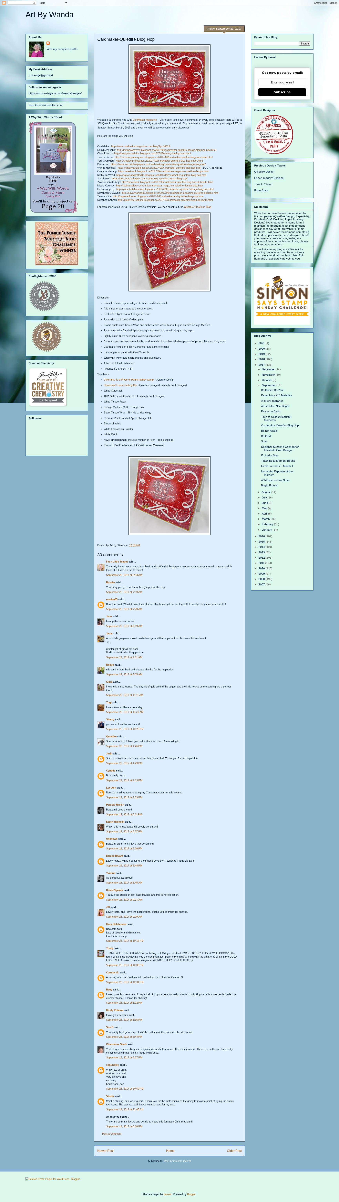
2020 (262, 348)
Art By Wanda (50, 14)
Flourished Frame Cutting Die (120, 385)
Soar (264, 441)
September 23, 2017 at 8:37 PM (124, 1057)
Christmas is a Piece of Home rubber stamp (129, 379)
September (269, 385)
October (267, 380)
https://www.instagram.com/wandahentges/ (55, 93)
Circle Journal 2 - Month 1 (277, 466)
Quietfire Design (264, 171)
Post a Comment (111, 1133)
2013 (262, 552)
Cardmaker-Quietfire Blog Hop (280, 425)
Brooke (110, 582)
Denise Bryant (114, 855)
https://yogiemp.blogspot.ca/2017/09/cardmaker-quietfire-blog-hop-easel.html (159, 160)
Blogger (191, 1194)
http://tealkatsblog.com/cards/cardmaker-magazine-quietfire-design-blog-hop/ (159, 185)
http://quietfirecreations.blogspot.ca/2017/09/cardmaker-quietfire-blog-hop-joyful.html (165, 199)
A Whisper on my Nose (275, 480)
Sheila (110, 1096)
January (267, 529)
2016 (262, 536)
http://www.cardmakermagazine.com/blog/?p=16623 (140, 146)
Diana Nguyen (114, 890)
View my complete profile (61, 49)
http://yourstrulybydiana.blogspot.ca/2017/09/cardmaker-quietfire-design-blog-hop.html (165, 189)
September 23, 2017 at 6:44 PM (124, 1036)
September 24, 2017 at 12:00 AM (125, 1109)
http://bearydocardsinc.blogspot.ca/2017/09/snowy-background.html (152, 153)
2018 (262, 359)
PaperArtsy (261, 190)
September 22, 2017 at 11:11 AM (124, 695)
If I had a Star (269, 455)
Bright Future (269, 485)
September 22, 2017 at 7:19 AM (124, 592)
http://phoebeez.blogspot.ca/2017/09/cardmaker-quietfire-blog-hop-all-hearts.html (167, 182)
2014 (262, 546)
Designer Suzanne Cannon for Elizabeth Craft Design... (280, 448)
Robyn (110, 664)
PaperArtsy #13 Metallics (276, 395)
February (268, 524)
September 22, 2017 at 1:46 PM (124, 746)
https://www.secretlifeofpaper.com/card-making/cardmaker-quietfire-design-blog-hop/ (158, 164)
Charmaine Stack (116, 1044)
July (265, 497)
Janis (109, 633)
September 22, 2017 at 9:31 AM (124, 657)
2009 (262, 573)
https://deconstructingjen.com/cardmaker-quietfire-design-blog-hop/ (150, 178)
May (265, 508)
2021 (262, 343)
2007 (262, 584)
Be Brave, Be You (272, 390)
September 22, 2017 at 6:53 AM (124, 574)
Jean (109, 616)
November (269, 374)
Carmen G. (112, 972)
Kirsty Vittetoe (114, 1010)
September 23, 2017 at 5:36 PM (124, 1019)
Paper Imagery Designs (268, 177)
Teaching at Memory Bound (278, 460)
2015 (262, 541)
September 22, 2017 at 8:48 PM (124, 865)
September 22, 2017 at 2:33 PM (124, 797)
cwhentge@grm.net (41, 75)
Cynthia (110, 770)
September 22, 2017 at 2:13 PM (124, 780)
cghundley (112, 1064)
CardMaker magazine (145, 119)
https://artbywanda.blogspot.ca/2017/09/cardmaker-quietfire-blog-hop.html (159, 167)
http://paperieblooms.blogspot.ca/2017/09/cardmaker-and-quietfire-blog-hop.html (158, 196)
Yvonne (110, 873)
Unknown (112, 838)
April (265, 513)
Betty (109, 989)
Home (170, 1150)
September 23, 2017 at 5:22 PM (124, 1002)
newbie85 (112, 599)
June (265, 502)
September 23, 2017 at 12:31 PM (125, 982)
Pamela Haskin (115, 804)
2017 (262, 364)
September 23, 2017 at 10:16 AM (125, 940)
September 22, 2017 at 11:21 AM (124, 712)
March (266, 518)
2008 (262, 579)
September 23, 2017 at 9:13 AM (124, 899)
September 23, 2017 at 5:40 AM (124, 882)
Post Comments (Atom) (177, 1160)
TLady (110, 948)
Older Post (234, 1150)
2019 (262, 353)
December (269, 369)
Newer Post (105, 1150)
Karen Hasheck (115, 821)
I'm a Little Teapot (117, 561)
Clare (109, 681)
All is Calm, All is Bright (275, 406)
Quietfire (111, 736)
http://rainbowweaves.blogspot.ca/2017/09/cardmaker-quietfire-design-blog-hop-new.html (166, 149)
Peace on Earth (270, 411)
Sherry (110, 719)
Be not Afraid (269, 430)
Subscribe (282, 92)
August (266, 492)
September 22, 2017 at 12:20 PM (125, 729)
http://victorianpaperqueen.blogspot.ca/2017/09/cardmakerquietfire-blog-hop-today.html (164, 157)
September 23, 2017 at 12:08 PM (125, 965)
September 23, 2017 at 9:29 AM (124, 916)
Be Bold (266, 436)
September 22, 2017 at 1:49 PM (124, 763)
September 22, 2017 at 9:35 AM (124, 674)
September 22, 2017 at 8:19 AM (124, 626)
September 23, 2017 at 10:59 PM (125, 1088)
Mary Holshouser (116, 924)
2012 (262, 557)
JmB (109, 753)
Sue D (109, 1027)
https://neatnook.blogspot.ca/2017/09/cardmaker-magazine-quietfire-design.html (163, 171)
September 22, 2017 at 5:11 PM (124, 814)
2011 (262, 562)
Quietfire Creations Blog (197, 206)
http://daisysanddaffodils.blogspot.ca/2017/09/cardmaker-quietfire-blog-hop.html (161, 175)
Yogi (109, 702)
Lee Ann (111, 787)
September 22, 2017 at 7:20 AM (124, 609)
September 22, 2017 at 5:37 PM (124, 831)
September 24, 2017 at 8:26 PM (124, 1126)
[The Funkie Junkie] (56, 264)
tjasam (167, 1194)
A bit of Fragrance (272, 400)
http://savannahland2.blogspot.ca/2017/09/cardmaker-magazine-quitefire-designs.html (170, 192)
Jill (108, 907)
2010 (262, 568)
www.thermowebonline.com (46, 105)
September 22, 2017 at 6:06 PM (124, 848)
